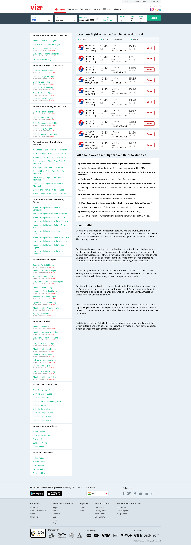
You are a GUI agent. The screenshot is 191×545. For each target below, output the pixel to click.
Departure (83, 17)
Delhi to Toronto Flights (43, 112)
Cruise (55, 523)
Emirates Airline (39, 439)
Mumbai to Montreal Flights (45, 40)
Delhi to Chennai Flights (43, 93)
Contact (83, 507)
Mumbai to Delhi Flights (43, 326)
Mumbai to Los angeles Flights (46, 308)
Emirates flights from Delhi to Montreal (50, 193)
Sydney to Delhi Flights (43, 313)
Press (32, 513)
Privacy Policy (100, 510)
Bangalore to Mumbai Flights (45, 338)
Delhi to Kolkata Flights (43, 98)
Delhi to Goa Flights (41, 82)
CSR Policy (99, 507)
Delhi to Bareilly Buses (42, 409)
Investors (34, 517)
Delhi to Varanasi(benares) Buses (47, 401)
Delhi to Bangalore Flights (44, 76)
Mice (55, 520)
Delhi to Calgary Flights (43, 128)
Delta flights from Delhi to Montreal (48, 190)
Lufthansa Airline (40, 443)
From (34, 17)
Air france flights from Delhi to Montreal (50, 153)
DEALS (127, 2)
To (57, 17)
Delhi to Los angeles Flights (45, 123)
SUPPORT (154, 2)
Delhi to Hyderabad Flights (44, 87)
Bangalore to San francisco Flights (48, 281)
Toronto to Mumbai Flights (44, 296)
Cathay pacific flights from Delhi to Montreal (48, 184)
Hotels (55, 510)
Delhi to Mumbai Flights (43, 70)
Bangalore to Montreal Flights (46, 54)
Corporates (122, 513)
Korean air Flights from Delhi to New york (49, 226)
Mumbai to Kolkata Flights (44, 349)
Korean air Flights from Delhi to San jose (50, 221)
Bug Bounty (100, 517)
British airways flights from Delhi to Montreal (48, 178)
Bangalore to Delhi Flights (44, 343)
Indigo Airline (38, 446)
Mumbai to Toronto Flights (44, 270)
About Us (34, 507)
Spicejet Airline (39, 473)
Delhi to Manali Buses (42, 394)
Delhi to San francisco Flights (45, 134)
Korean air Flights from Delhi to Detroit (50, 241)
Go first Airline (39, 469)
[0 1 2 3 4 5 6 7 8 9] (131, 21)
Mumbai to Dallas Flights (43, 287)
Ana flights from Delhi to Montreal (48, 167)
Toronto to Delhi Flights (43, 265)
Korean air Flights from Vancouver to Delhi (49, 232)
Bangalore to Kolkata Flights (45, 371)
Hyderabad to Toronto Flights (45, 302)
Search (154, 17)
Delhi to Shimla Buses (42, 405)
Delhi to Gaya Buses (42, 420)
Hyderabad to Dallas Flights (45, 291)
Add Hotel (121, 507)
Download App (140, 2)
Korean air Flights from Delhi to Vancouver (47, 208)
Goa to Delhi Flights (41, 366)
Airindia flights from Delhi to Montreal (49, 157)
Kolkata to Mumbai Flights (44, 360)
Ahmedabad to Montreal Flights (46, 44)
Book (149, 48)
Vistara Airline (38, 465)
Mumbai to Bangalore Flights (45, 332)
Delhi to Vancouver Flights (44, 117)
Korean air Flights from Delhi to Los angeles (48, 246)
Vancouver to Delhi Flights (44, 276)
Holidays (56, 513)
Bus (54, 517)
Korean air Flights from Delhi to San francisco (48, 252)
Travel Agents (123, 510)
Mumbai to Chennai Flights (44, 377)
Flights (55, 507)
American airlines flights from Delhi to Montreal (49, 162)
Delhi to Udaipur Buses (43, 412)
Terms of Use (101, 513)
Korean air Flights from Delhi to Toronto (50, 213)
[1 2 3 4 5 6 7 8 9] (122, 21)
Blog (82, 510)
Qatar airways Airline (41, 435)
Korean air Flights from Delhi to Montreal (51, 237)
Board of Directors (38, 510)
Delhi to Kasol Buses (42, 416)
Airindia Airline (39, 431)
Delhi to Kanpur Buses (42, 397)
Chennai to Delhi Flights (43, 354)
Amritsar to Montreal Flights (45, 48)
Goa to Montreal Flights (43, 59)
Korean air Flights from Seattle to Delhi (50, 217)
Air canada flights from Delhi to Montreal (51, 150)
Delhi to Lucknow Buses (43, 390)
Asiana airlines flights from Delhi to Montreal (48, 172)
